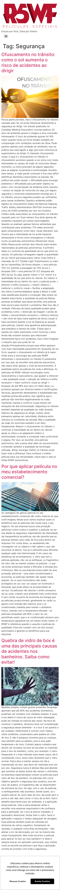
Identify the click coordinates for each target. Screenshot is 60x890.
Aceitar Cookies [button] (42, 881)
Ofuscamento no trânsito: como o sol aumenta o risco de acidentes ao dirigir (28, 62)
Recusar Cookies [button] (18, 881)
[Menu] (6, 36)
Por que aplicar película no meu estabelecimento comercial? (29, 472)
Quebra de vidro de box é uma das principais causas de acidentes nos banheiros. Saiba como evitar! (29, 651)
